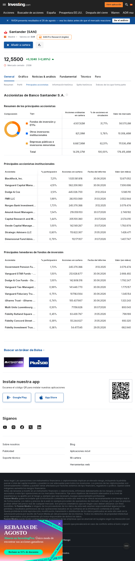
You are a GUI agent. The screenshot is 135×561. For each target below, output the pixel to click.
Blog (72, 444)
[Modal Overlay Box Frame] (31, 540)
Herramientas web (80, 464)
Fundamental (68, 76)
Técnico (86, 76)
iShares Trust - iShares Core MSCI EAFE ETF (31, 300)
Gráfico (23, 76)
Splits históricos (84, 84)
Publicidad (8, 451)
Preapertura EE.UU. (70, 12)
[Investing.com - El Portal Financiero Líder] (19, 5)
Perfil (19, 84)
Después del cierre (97, 12)
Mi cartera (75, 457)
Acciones (8, 12)
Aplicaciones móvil (80, 451)
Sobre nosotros (11, 444)
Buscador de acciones (30, 12)
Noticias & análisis (44, 76)
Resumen (8, 84)
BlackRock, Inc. (14, 178)
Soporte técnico (11, 457)
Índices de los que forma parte (111, 84)
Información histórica (62, 84)
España (51, 12)
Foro (98, 76)
